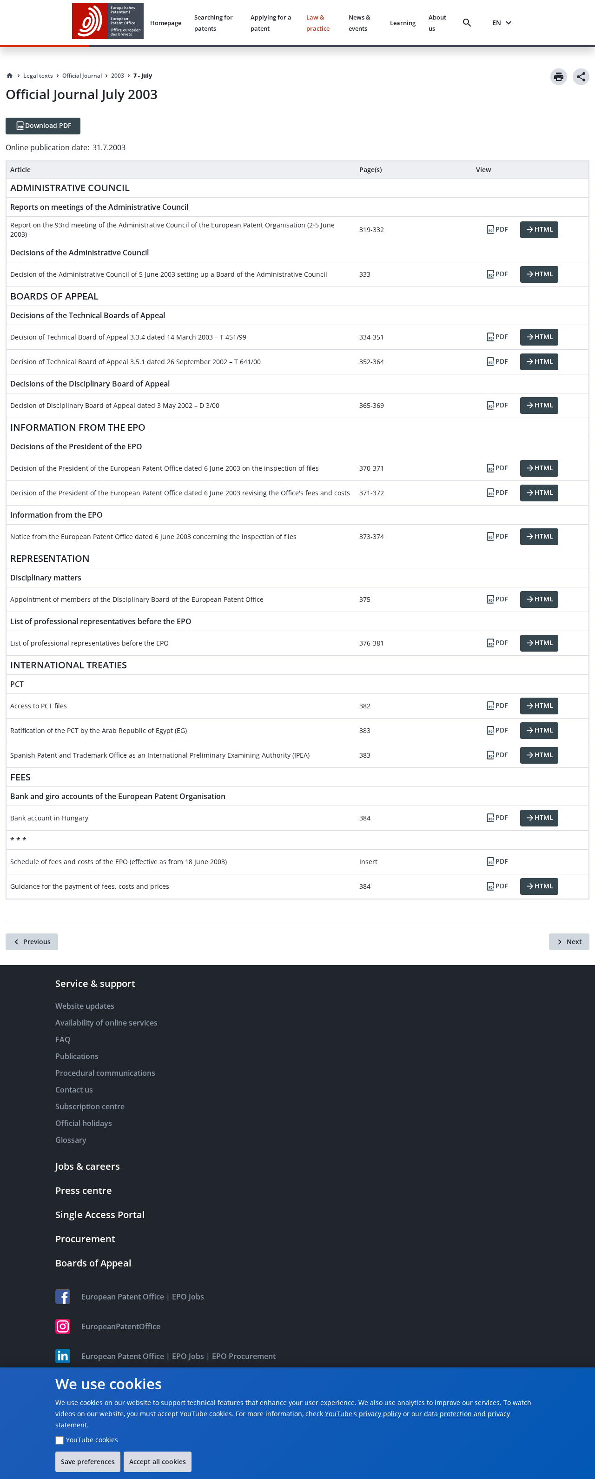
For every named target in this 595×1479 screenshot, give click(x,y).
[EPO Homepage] (108, 22)
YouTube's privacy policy (363, 1413)
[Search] (469, 22)
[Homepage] (10, 76)
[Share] (581, 76)
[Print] (558, 76)
